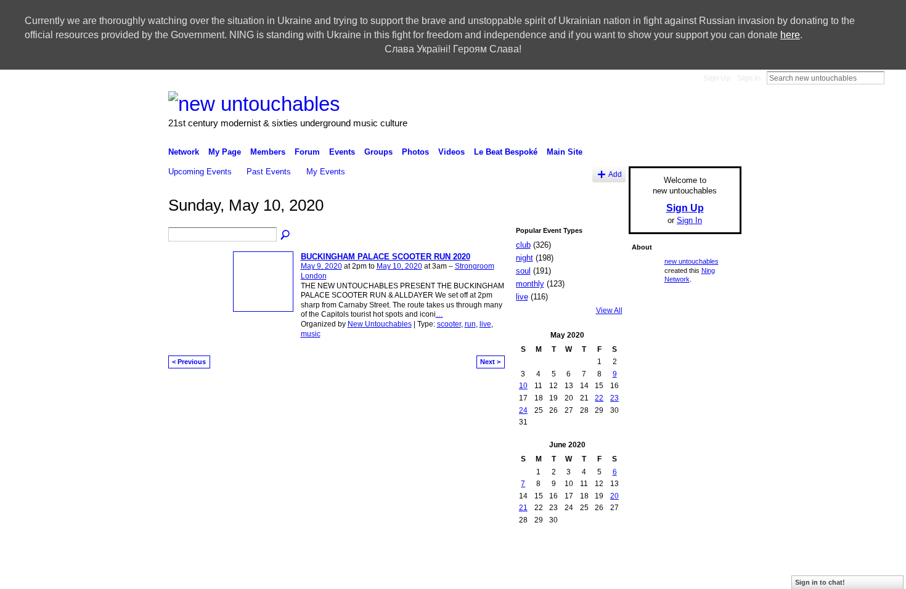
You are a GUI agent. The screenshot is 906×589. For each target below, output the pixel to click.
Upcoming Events (200, 171)
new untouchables (691, 261)
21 (523, 507)
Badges (545, 562)
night (524, 257)
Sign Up (716, 78)
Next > (490, 361)
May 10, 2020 (399, 266)
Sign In (749, 78)
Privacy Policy (653, 562)
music (310, 334)
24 (523, 410)
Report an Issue (594, 562)
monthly (530, 283)
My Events (325, 171)
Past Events (269, 171)
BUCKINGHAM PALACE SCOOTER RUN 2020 (385, 256)
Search (894, 77)
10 (523, 385)
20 (614, 496)
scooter (449, 324)
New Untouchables (380, 324)
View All (609, 310)
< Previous (189, 361)
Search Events (286, 235)
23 (614, 398)
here (790, 35)
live (485, 324)
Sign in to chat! (820, 582)
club (523, 245)
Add (615, 174)
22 (599, 398)
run (470, 324)
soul (523, 270)
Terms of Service (713, 562)
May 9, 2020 (321, 266)
